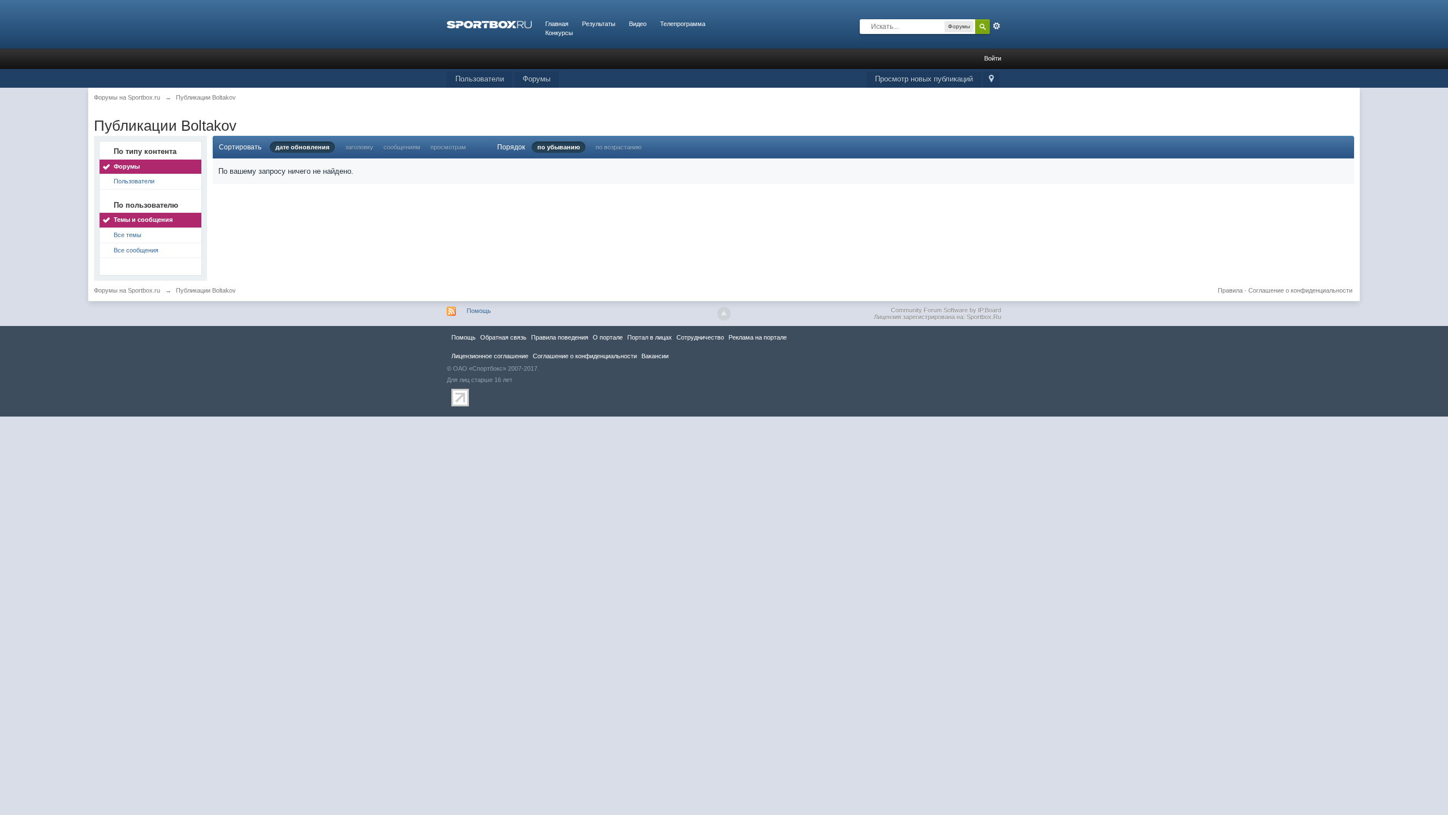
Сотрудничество (700, 337)
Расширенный (996, 26)
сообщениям (401, 147)
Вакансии (655, 356)
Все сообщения (136, 250)
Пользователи (479, 79)
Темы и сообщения (143, 219)
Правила (1230, 290)
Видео (638, 23)
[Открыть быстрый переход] (991, 79)
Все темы (127, 234)
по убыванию (558, 147)
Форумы (536, 79)
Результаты (598, 23)
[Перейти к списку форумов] (489, 23)
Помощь (479, 310)
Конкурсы (559, 32)
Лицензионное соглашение (489, 356)
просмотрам (448, 147)
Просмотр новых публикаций (924, 79)
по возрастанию (618, 147)
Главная (556, 23)
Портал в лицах (649, 337)
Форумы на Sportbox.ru (127, 290)
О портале (608, 337)
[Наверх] (724, 313)
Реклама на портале (758, 337)
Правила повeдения (559, 337)
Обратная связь (503, 337)
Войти (992, 58)
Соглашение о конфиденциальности (1300, 290)
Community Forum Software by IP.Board (946, 310)
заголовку (359, 147)
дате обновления (302, 147)
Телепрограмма (682, 23)
